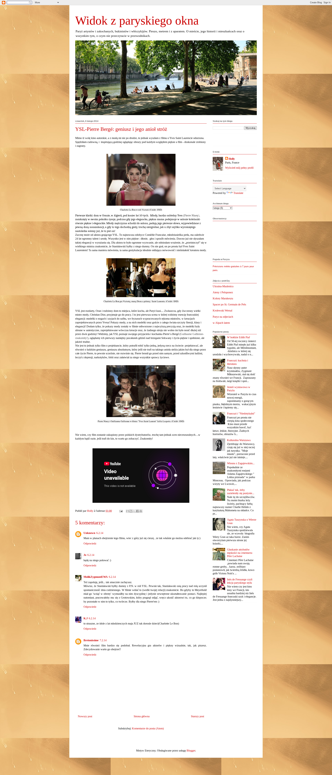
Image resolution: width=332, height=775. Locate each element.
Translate (238, 193)
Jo (85, 554)
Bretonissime (91, 640)
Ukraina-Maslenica (223, 286)
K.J (86, 618)
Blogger (191, 750)
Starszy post (197, 716)
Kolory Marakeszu (223, 298)
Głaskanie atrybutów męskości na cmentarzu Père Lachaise (239, 553)
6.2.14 (99, 532)
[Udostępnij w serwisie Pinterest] (140, 511)
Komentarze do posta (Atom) (148, 728)
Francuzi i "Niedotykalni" (241, 413)
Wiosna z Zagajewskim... (241, 463)
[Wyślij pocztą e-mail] (127, 511)
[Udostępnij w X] (134, 511)
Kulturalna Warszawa (239, 440)
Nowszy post (85, 716)
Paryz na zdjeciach (223, 316)
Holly (232, 158)
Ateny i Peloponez (223, 292)
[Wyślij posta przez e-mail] (120, 510)
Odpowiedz (90, 543)
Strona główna (142, 716)
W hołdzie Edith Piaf (238, 337)
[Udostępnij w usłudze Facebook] (137, 511)
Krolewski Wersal (222, 310)
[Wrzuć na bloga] (131, 511)
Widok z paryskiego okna (137, 20)
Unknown (89, 532)
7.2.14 (103, 640)
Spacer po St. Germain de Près (229, 304)
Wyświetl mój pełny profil (239, 167)
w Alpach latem (221, 322)
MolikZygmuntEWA (96, 576)
